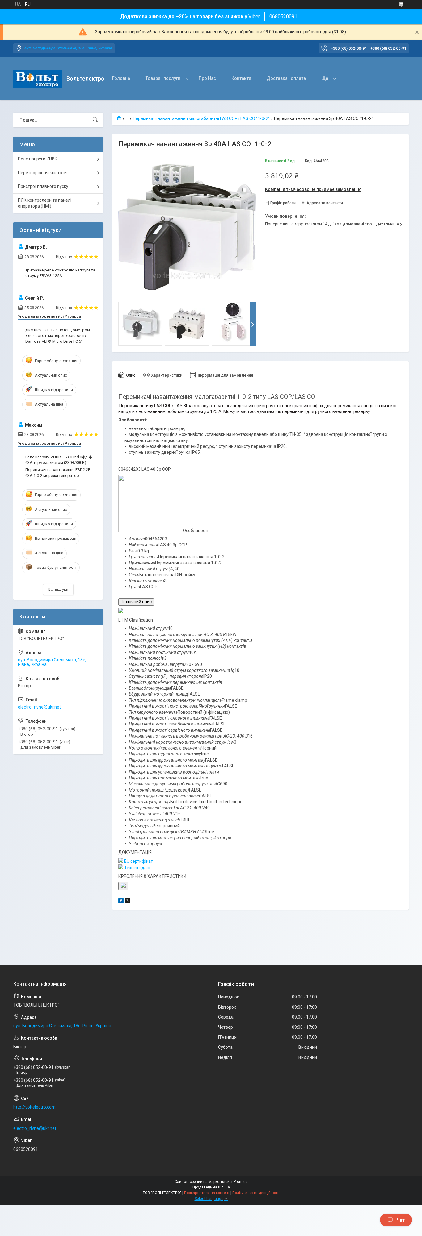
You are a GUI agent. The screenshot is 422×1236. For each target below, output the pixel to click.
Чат (401, 1219)
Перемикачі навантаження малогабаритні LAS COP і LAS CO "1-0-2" (201, 118)
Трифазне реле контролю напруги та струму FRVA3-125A (60, 273)
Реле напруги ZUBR (37, 158)
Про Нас (207, 78)
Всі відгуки (58, 589)
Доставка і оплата (286, 78)
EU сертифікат (138, 861)
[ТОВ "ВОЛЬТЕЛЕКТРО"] (37, 79)
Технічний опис (136, 601)
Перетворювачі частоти (42, 172)
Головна (121, 78)
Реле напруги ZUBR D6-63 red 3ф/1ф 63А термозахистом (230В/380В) (58, 460)
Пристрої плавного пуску (43, 186)
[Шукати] (95, 120)
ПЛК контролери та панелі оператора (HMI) (44, 203)
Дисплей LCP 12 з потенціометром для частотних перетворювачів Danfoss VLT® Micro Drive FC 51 (57, 335)
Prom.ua (241, 1182)
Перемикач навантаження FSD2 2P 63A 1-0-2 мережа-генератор (57, 472)
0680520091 (283, 16)
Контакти (241, 78)
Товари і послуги (163, 78)
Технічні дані (136, 867)
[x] (127, 901)
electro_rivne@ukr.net (39, 707)
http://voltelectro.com (34, 1107)
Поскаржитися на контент (207, 1193)
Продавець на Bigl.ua (211, 1187)
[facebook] (121, 901)
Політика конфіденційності (256, 1193)
